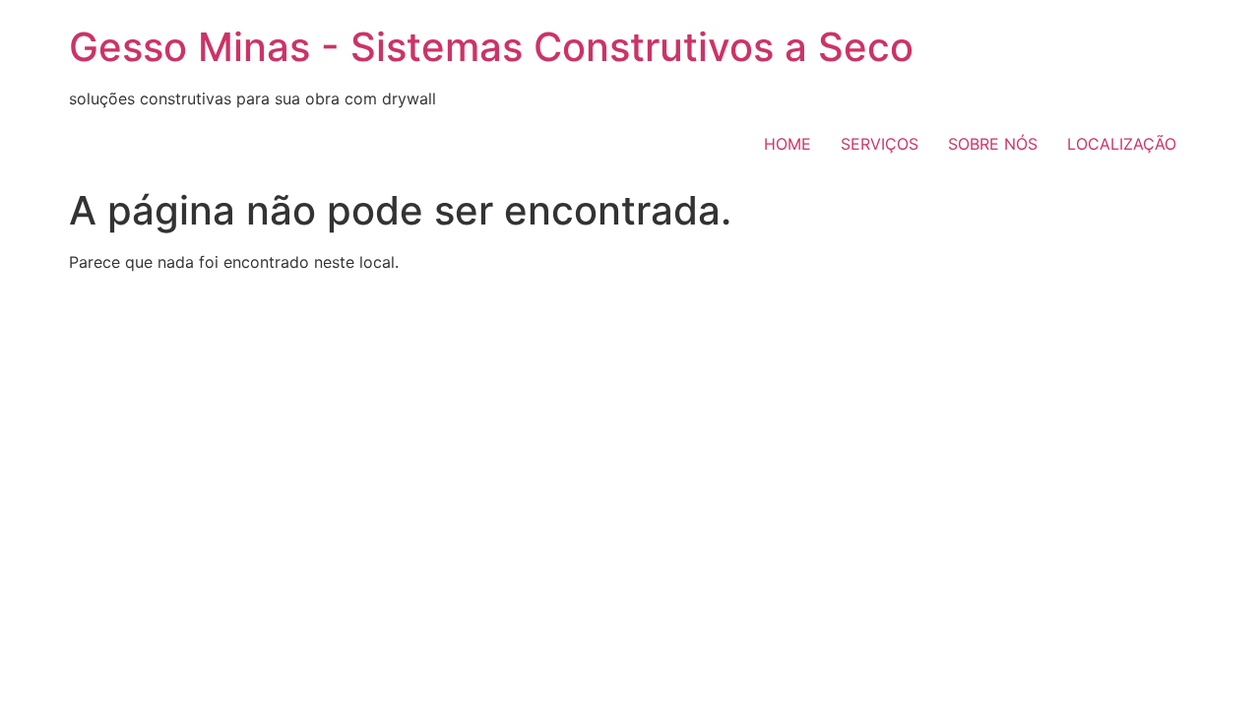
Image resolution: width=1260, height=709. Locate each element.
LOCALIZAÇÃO (1121, 144)
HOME (787, 144)
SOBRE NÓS (993, 144)
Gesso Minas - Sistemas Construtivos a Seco (491, 47)
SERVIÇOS (879, 144)
